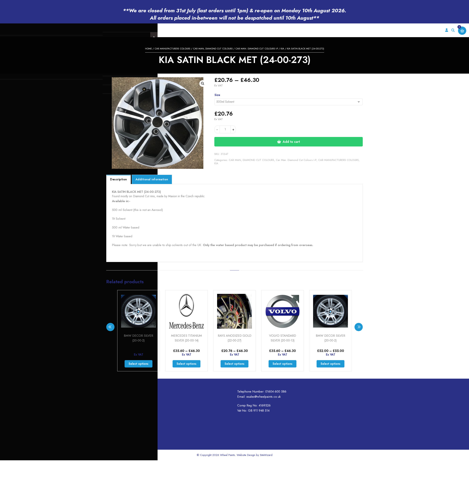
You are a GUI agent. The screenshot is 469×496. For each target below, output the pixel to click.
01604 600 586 (275, 391)
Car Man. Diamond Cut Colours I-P (256, 48)
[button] (202, 83)
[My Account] (446, 30)
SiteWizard (266, 455)
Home (148, 48)
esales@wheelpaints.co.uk (263, 396)
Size (217, 95)
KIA (282, 48)
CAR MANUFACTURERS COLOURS (172, 48)
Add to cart (291, 141)
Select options (138, 364)
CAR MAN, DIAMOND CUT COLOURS (213, 48)
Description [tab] (118, 179)
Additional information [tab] (152, 179)
